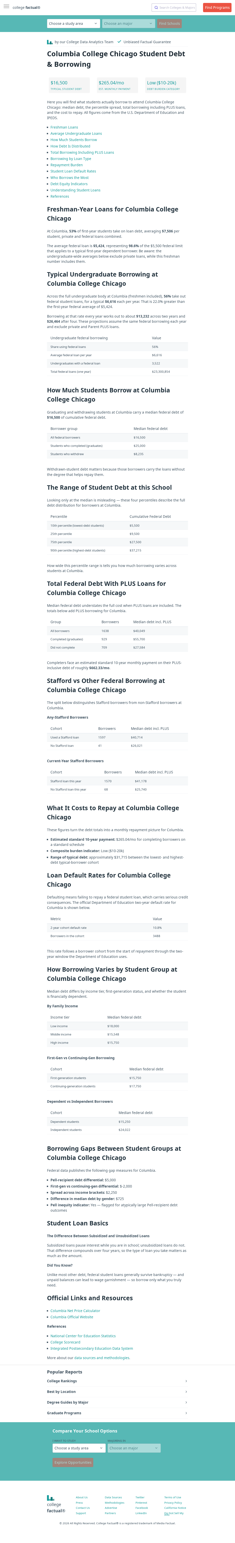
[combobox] (174, 7)
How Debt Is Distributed (70, 146)
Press (79, 1502)
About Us (82, 1497)
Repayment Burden (66, 165)
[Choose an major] (128, 23)
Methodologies (114, 1502)
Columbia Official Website (71, 1317)
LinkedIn (141, 1513)
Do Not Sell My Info (174, 1514)
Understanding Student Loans (75, 190)
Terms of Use (172, 1497)
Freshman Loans (64, 127)
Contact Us (83, 1508)
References (59, 196)
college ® (26, 7)
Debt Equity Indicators (69, 183)
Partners (110, 1513)
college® (56, 1508)
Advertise (111, 1508)
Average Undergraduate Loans (76, 133)
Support (81, 1513)
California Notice (175, 1508)
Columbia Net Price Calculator (75, 1310)
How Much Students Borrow (73, 139)
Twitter (139, 1497)
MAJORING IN (117, 1440)
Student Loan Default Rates (73, 171)
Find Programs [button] (217, 7)
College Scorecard (65, 1342)
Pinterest (141, 1502)
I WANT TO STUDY (64, 1440)
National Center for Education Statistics (83, 1336)
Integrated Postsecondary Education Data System (91, 1348)
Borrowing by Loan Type (70, 158)
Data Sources (113, 1497)
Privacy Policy (173, 1502)
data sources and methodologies (101, 1357)
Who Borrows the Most (69, 177)
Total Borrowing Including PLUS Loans (82, 152)
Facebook (141, 1508)
